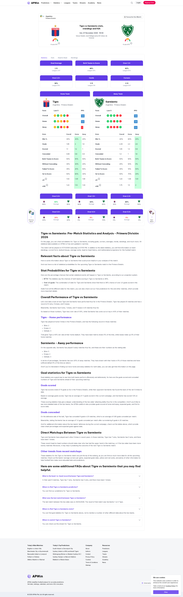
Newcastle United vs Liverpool (37, 554)
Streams (83, 3)
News (99, 3)
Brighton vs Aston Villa (34, 548)
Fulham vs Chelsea (33, 557)
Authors (88, 551)
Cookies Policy (170, 586)
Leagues (67, 3)
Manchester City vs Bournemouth (37, 551)
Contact (88, 554)
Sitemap (88, 565)
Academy (91, 3)
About (87, 548)
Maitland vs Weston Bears (61, 559)
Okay (166, 592)
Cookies (88, 559)
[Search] (132, 3)
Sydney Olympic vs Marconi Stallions (64, 557)
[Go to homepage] (33, 3)
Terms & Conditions (92, 562)
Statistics (56, 3)
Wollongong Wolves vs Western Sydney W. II (67, 554)
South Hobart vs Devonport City (63, 548)
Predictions (45, 3)
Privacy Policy (90, 557)
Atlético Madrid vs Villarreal (36, 559)
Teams (75, 3)
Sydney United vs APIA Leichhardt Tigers (66, 551)
